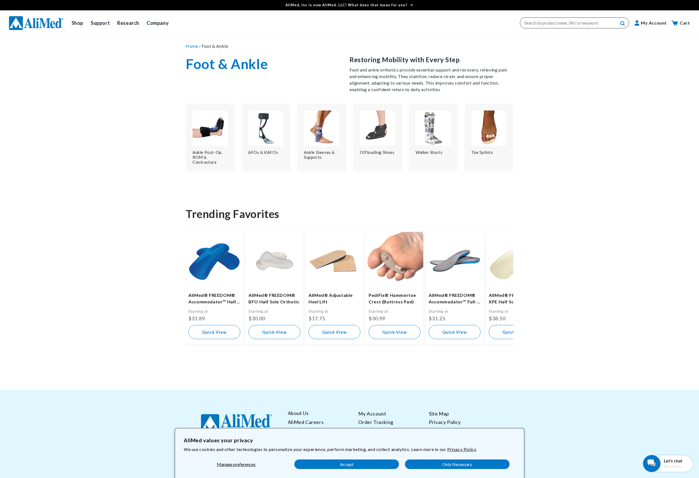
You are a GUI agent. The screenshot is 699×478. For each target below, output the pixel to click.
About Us (298, 413)
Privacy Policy (461, 449)
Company (158, 23)
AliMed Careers (306, 422)
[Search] (623, 24)
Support (100, 23)
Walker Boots (429, 152)
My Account (372, 414)
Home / (194, 46)
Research (128, 23)
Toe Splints (482, 152)
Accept (347, 464)
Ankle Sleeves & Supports (319, 155)
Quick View (214, 332)
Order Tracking (375, 422)
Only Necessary (457, 464)
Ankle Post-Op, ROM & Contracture (207, 157)
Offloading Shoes (377, 152)
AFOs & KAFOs (263, 152)
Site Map (439, 414)
